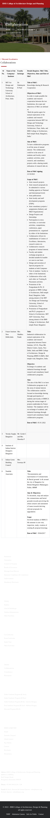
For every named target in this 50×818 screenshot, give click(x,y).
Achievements (8, 578)
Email (6, 732)
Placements (8, 675)
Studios (6, 605)
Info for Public (31, 814)
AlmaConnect (8, 739)
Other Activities (9, 645)
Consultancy (8, 672)
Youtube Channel (10, 735)
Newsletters (8, 754)
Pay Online (7, 743)
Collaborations (9, 668)
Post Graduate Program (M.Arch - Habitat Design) (20, 705)
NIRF (8, 814)
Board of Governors (10, 567)
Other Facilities (9, 616)
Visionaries (7, 560)
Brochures (7, 750)
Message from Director (11, 571)
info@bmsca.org (36, 789)
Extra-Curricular (9, 638)
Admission (15, 814)
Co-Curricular (8, 635)
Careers (6, 746)
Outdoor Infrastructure (11, 612)
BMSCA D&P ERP (10, 728)
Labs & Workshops (10, 608)
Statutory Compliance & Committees (16, 575)
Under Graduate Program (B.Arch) (15, 694)
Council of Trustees (10, 564)
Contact (41, 814)
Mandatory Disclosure (11, 582)
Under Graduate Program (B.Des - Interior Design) (20, 702)
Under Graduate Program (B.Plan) (15, 698)
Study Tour (7, 642)
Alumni (6, 664)
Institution (7, 556)
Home (8, 30)
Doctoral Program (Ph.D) (12, 709)
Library (6, 601)
